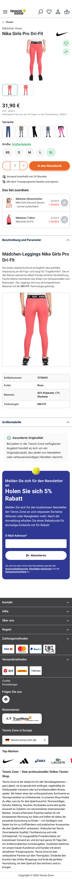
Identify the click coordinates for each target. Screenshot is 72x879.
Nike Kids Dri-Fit (25, 221)
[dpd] (8, 670)
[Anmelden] (58, 12)
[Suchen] (40, 12)
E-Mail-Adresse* (16, 535)
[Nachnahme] (49, 649)
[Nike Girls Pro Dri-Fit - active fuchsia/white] (61, 132)
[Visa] (8, 649)
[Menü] (5, 12)
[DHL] (22, 670)
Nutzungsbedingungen (16, 568)
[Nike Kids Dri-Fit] (9, 219)
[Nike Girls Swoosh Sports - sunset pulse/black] (9, 202)
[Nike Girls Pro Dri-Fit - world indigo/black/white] (48, 132)
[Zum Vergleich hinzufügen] (66, 51)
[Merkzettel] (49, 12)
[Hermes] (36, 670)
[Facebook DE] (6, 699)
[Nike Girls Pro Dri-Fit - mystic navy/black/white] (8, 132)
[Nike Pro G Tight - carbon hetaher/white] (21, 132)
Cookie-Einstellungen (6, 682)
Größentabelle (11, 422)
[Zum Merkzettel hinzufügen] (66, 43)
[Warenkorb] (67, 12)
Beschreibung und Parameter (21, 240)
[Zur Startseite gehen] (17, 12)
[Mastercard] (22, 649)
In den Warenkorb (49, 166)
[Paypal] (36, 649)
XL (51, 152)
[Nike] (62, 34)
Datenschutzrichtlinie (15, 571)
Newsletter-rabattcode (40, 568)
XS (9, 153)
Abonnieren (38, 555)
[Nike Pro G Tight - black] (35, 132)
